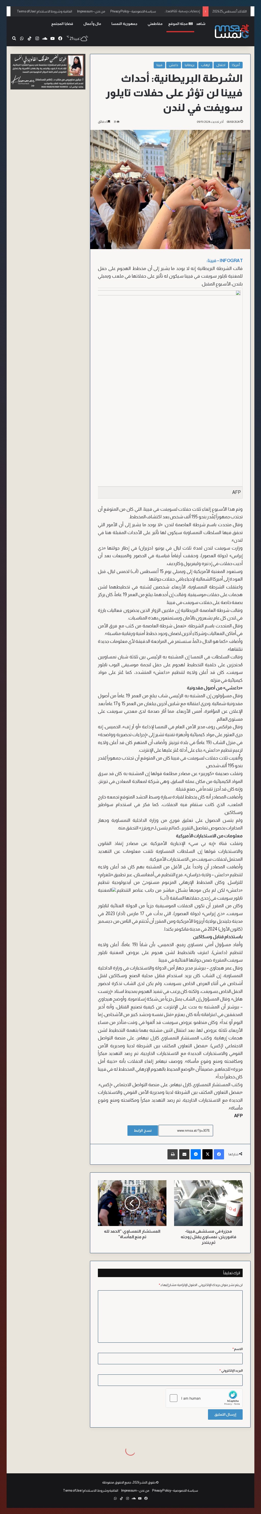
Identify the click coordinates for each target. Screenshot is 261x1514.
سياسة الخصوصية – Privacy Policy (133, 11)
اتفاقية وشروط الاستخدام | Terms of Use (44, 11)
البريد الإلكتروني (231, 1370)
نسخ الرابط (143, 1130)
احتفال (220, 65)
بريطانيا (189, 65)
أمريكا (236, 65)
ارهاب (205, 65)
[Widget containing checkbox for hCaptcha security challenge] (204, 1398)
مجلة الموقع (178, 24)
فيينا (159, 65)
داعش (173, 65)
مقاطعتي (155, 24)
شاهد (200, 24)
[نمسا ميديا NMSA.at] (231, 31)
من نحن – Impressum (91, 11)
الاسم (237, 1349)
